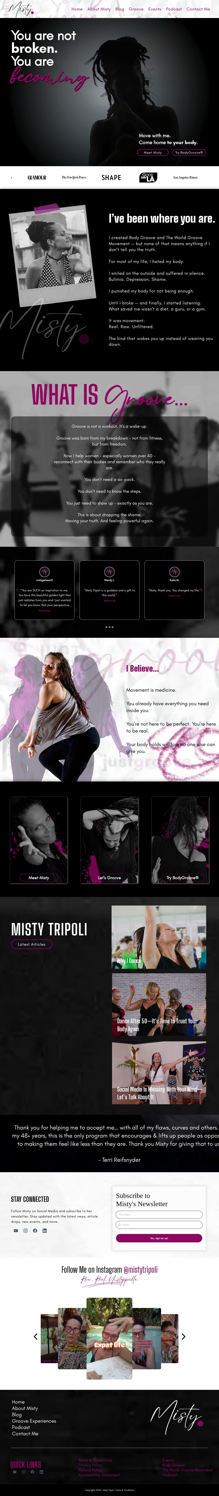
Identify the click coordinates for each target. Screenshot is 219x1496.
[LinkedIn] (44, 1230)
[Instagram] (25, 1230)
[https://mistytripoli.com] (21, 10)
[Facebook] (35, 1230)
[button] (109, 1292)
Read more (44, 600)
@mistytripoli (141, 1269)
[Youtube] (16, 1230)
